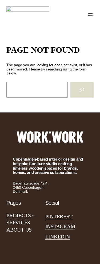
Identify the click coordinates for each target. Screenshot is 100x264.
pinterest (59, 216)
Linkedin (57, 237)
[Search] (82, 90)
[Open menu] (90, 14)
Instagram (60, 226)
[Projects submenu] (33, 215)
